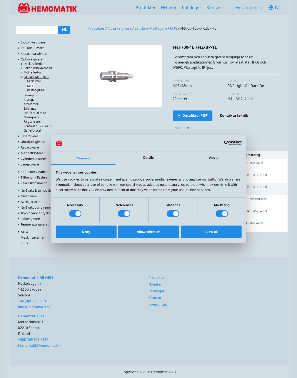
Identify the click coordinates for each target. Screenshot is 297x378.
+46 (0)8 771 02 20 (32, 301)
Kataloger (191, 7)
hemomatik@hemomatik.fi (40, 345)
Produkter (146, 7)
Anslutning (254, 155)
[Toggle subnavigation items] (225, 8)
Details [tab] (148, 157)
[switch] (124, 213)
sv (276, 7)
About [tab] (214, 157)
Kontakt (214, 7)
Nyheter (169, 7)
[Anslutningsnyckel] (276, 94)
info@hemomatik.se (34, 306)
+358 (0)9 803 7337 (33, 339)
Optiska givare (120, 28)
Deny (86, 232)
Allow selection (148, 232)
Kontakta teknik (234, 115)
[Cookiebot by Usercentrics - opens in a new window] (223, 143)
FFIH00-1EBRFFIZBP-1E (198, 28)
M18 (173, 28)
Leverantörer (245, 7)
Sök (64, 30)
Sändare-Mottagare (151, 28)
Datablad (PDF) (195, 115)
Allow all (211, 232)
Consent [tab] (83, 158)
